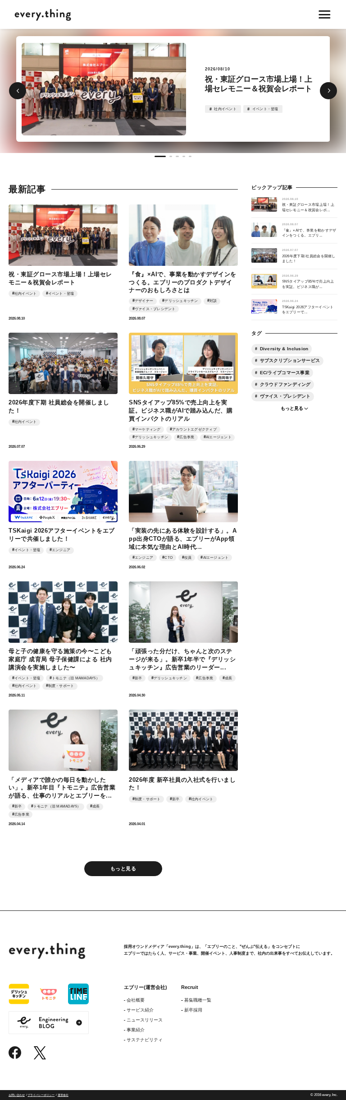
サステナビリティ (145, 1039)
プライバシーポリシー (41, 1094)
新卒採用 (193, 1009)
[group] (173, 89)
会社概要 (136, 1000)
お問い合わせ (17, 1094)
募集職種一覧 (197, 1000)
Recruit (189, 987)
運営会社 (63, 1094)
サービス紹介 (140, 1009)
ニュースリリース (145, 1019)
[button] (17, 90)
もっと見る (123, 868)
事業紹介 (136, 1029)
